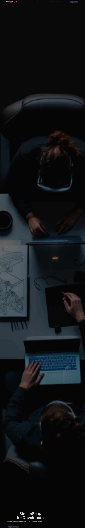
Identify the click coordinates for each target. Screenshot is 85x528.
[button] (31, 2)
